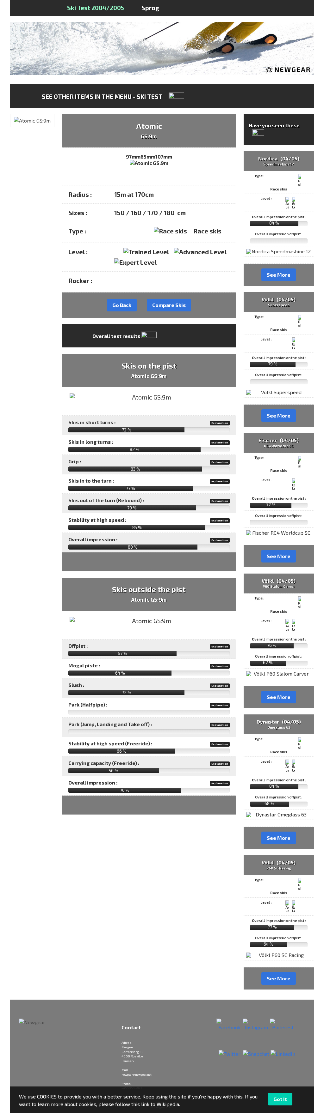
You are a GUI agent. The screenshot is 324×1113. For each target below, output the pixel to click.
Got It (280, 1099)
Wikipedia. (168, 1104)
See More (278, 275)
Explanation (219, 422)
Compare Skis (169, 305)
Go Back (121, 305)
